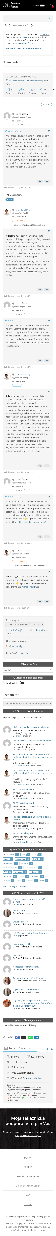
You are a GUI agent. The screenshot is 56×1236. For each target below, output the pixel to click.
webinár (7, 880)
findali (18, 812)
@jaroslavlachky (28, 586)
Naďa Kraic (20, 913)
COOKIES (28, 1167)
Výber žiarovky (15, 646)
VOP (28, 1195)
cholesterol (33, 872)
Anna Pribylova (22, 924)
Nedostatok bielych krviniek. (26, 966)
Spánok (30, 880)
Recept (22, 876)
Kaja (18, 935)
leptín (19, 880)
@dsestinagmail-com (15, 235)
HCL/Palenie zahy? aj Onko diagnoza (30, 933)
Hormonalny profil (21, 944)
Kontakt (28, 1204)
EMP (42, 880)
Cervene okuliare (20, 921)
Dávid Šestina (22, 114)
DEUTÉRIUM (9, 855)
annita (19, 736)
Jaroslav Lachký (36, 80)
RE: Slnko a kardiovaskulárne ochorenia (31, 727)
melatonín (35, 876)
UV (5, 872)
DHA (23, 855)
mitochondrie (20, 859)
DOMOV (28, 1157)
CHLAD (35, 859)
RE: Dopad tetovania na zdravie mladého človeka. (32, 818)
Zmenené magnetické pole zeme (28, 978)
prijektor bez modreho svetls (26, 989)
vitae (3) (24, 653)
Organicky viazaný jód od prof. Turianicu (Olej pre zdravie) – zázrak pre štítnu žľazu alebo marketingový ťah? (32, 1003)
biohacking (18, 872)
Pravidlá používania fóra (28, 1176)
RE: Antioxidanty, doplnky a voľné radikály (32, 740)
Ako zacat (17, 955)
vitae (10, 199)
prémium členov (26, 43)
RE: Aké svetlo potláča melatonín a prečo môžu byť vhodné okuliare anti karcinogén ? (32, 757)
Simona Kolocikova (24, 980)
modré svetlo (8, 863)
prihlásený (44, 34)
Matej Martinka (35, 1078)
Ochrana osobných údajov (28, 1185)
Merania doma (20, 910)
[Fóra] (5, 25)
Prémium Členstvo (32, 48)
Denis (18, 904)
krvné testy (8, 876)
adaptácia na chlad (31, 868)
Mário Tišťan (21, 1008)
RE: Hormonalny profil (23, 833)
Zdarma (25, 37)
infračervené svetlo (10, 868)
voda (34, 855)
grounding (24, 863)
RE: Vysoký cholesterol (23, 789)
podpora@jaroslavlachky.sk (28, 1135)
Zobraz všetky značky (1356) (15, 886)
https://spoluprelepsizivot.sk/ (32, 522)
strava (6, 859)
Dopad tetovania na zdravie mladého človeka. (30, 900)
